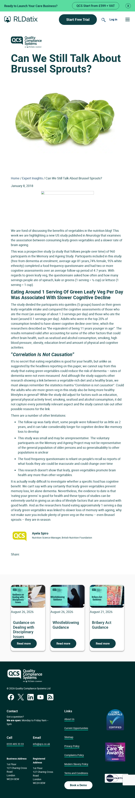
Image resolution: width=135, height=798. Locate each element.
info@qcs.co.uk (41, 744)
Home (15, 178)
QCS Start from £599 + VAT (95, 6)
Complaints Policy (74, 755)
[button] (127, 19)
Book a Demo (78, 785)
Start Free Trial (77, 19)
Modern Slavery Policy (76, 764)
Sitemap (68, 737)
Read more (24, 643)
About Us (69, 719)
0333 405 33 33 (15, 744)
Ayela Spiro (40, 533)
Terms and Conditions (76, 773)
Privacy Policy (71, 746)
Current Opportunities (76, 728)
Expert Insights (32, 178)
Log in (113, 19)
